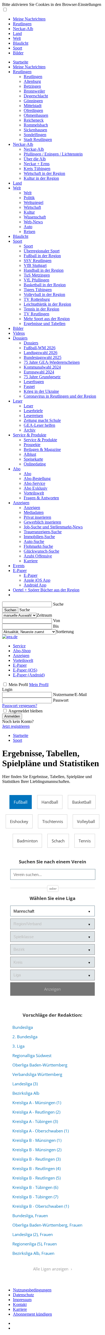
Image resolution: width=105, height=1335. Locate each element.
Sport (17, 48)
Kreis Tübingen (37, 168)
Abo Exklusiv (35, 488)
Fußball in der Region (42, 255)
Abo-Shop (22, 650)
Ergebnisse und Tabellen (44, 323)
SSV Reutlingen (37, 260)
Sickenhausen (35, 130)
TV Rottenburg (37, 299)
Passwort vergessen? (19, 705)
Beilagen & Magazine (42, 449)
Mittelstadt (32, 105)
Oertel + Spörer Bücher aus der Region (46, 590)
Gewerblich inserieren (42, 522)
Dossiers (20, 338)
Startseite (20, 62)
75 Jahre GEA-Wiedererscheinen (52, 362)
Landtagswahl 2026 (40, 352)
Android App (35, 585)
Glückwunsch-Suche (41, 551)
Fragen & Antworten (41, 498)
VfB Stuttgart (35, 265)
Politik (29, 197)
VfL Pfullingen (36, 280)
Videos (19, 333)
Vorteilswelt (34, 493)
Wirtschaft (32, 207)
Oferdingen (33, 110)
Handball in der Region (44, 270)
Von (56, 620)
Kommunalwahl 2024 (42, 367)
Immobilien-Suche (39, 536)
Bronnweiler (34, 91)
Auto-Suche (34, 541)
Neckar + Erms (37, 163)
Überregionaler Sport (42, 251)
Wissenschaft (35, 217)
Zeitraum (44, 615)
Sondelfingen (35, 134)
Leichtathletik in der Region (47, 304)
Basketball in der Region (45, 284)
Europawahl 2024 (39, 372)
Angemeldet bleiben (25, 711)
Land (17, 33)
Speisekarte (33, 459)
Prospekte (32, 444)
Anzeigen (21, 502)
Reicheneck (34, 120)
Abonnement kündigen (32, 1314)
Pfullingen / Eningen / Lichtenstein (53, 154)
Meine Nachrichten (29, 19)
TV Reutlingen (36, 314)
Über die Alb (35, 159)
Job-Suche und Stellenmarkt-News (53, 527)
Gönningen (33, 100)
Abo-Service (34, 483)
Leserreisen (33, 415)
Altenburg (32, 81)
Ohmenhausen (36, 115)
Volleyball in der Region (44, 294)
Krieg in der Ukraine (41, 391)
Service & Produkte (29, 435)
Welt (17, 38)
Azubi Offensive (38, 556)
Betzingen (32, 86)
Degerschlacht (36, 96)
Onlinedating (35, 464)
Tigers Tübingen (38, 289)
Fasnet (29, 386)
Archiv (30, 430)
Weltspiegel (33, 202)
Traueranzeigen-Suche (43, 531)
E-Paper (20, 570)
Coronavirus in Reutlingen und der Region (60, 396)
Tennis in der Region (41, 309)
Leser (17, 401)
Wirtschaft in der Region (44, 173)
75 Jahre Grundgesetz (42, 377)
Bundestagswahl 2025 (42, 357)
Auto (28, 226)
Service (19, 646)
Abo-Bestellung (37, 478)
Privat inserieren (37, 517)
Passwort (60, 700)
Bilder (18, 53)
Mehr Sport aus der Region (47, 318)
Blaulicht (20, 43)
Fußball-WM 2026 (39, 347)
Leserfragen (34, 381)
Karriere (31, 561)
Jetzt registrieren (16, 726)
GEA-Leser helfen (39, 425)
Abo (16, 469)
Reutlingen (22, 24)
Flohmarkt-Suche (38, 546)
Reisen (29, 231)
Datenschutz (23, 1294)
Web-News (33, 222)
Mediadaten (34, 512)
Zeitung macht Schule (42, 420)
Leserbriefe (33, 410)
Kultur (29, 212)
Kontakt (20, 1304)
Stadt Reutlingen (38, 139)
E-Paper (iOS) (25, 670)
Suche (58, 604)
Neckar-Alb (23, 28)
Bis (56, 626)
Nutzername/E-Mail (70, 694)
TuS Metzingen (37, 275)
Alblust (30, 454)
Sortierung (65, 631)
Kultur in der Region (41, 178)
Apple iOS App (37, 580)
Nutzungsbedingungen (32, 1290)
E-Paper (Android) (29, 675)
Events (18, 565)
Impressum (22, 1299)
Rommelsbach (36, 125)
